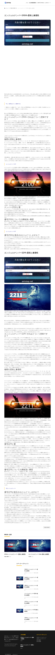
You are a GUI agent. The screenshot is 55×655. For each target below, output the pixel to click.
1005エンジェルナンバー (41, 637)
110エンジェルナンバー (11, 488)
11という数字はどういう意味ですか (13, 103)
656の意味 (39, 640)
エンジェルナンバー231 (11, 164)
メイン (27, 2)
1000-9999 (13, 8)
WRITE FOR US (40, 2)
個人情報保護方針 (32, 2)
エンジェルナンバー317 (11, 231)
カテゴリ (47, 2)
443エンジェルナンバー (41, 638)
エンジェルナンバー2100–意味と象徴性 (26, 8)
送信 (27, 40)
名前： (7, 24)
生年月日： (8, 30)
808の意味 (39, 641)
